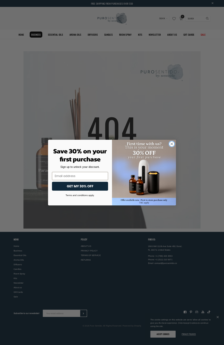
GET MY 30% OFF (80, 186)
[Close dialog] (172, 144)
